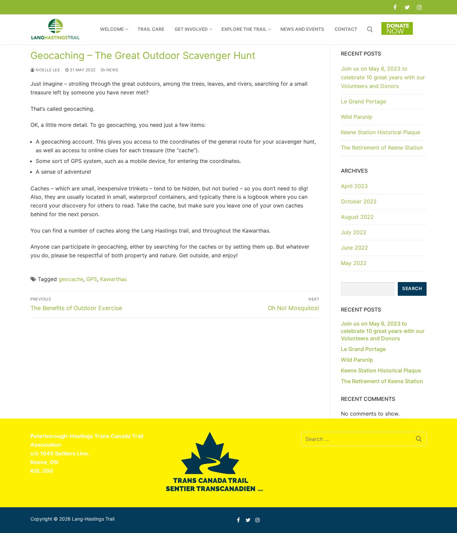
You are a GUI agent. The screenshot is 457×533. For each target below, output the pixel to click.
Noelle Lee (47, 70)
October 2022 (359, 201)
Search (412, 288)
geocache (71, 279)
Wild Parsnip (356, 116)
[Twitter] (407, 7)
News (111, 70)
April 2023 (354, 186)
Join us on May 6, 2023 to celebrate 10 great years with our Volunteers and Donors (383, 77)
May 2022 (354, 263)
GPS (91, 279)
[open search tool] (370, 29)
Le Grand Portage (363, 101)
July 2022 (353, 232)
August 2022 (357, 216)
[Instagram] (419, 7)
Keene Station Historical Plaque (380, 132)
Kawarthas (113, 279)
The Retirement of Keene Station (382, 147)
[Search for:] (364, 439)
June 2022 (354, 247)
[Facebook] (395, 7)
